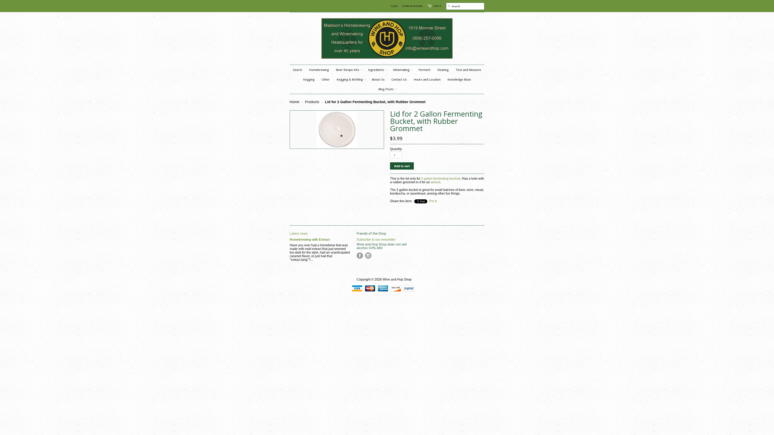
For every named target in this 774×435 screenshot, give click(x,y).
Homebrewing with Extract (310, 239)
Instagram (368, 255)
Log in (394, 6)
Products (312, 102)
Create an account (412, 6)
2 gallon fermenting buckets (440, 178)
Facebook (360, 255)
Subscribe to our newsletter (376, 239)
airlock (435, 182)
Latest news (299, 233)
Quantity (396, 149)
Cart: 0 (437, 6)
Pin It (433, 201)
